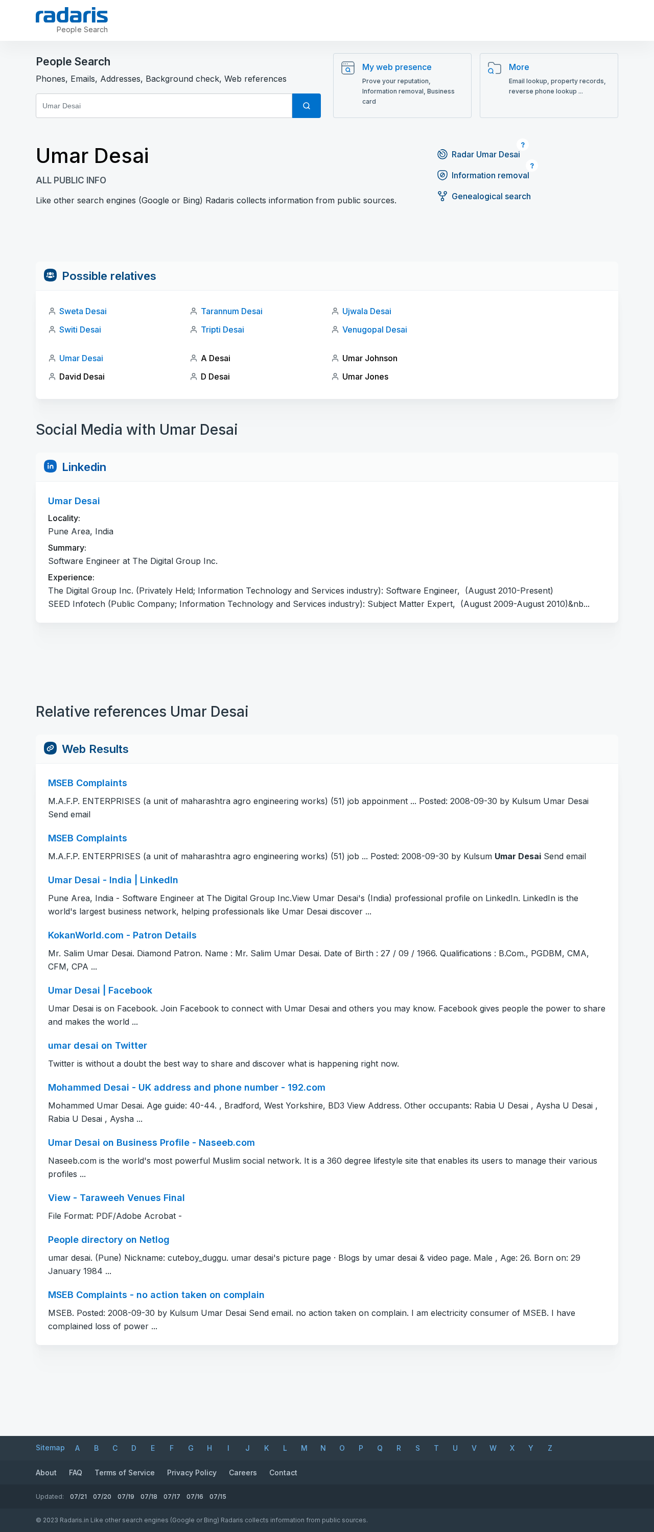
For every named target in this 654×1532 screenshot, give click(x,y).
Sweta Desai (83, 311)
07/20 (102, 1496)
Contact (283, 1472)
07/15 (217, 1496)
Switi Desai (80, 329)
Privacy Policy (192, 1472)
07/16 (194, 1496)
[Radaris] (72, 14)
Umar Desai (81, 358)
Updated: (50, 1496)
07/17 (172, 1496)
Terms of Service (125, 1472)
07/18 (149, 1496)
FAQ (75, 1472)
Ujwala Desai (366, 311)
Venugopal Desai (374, 329)
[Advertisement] (327, 239)
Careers (243, 1472)
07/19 (126, 1496)
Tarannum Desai (232, 311)
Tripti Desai (222, 329)
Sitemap (50, 1447)
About (46, 1472)
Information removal (490, 175)
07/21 (78, 1496)
